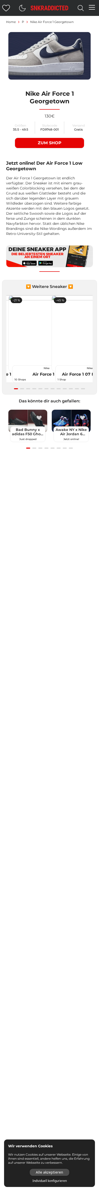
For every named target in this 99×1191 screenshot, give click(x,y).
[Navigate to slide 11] (77, 388)
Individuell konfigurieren (49, 1181)
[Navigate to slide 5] (40, 388)
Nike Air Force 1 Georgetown (52, 22)
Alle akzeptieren (49, 1172)
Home (11, 22)
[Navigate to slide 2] (22, 388)
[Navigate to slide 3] (28, 388)
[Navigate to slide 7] (53, 388)
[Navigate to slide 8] (59, 388)
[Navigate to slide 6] (46, 388)
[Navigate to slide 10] (71, 388)
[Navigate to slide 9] (65, 388)
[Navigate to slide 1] (16, 388)
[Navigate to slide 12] (83, 388)
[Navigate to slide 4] (34, 388)
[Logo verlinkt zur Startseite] (49, 8)
